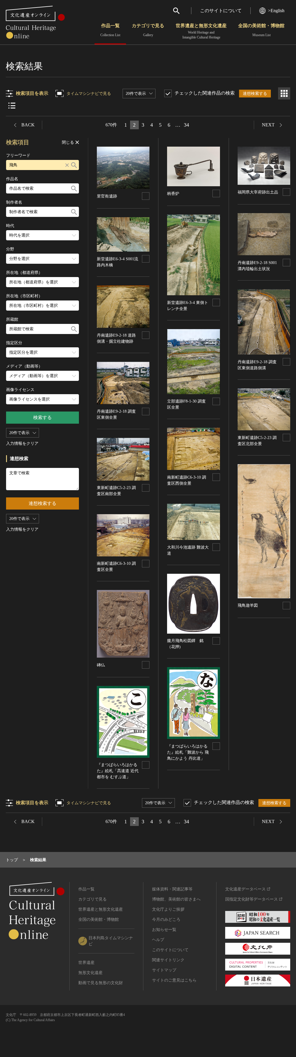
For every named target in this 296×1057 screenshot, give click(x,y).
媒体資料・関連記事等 (172, 889)
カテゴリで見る (148, 30)
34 (186, 125)
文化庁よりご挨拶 (168, 909)
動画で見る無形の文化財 (100, 983)
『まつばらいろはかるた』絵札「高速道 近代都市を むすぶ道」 (117, 771)
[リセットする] (67, 165)
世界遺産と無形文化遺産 (201, 31)
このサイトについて (221, 10)
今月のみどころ (166, 919)
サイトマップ (164, 970)
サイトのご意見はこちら (174, 980)
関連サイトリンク (168, 960)
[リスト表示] (12, 105)
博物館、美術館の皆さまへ (176, 899)
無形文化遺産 (90, 973)
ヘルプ (158, 940)
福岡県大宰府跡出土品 (258, 192)
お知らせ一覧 (164, 929)
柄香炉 (173, 193)
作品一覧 (110, 30)
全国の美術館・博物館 (261, 30)
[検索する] (74, 165)
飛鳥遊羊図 (248, 605)
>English (276, 10)
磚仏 (101, 665)
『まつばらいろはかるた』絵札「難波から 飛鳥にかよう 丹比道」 (188, 752)
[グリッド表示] (284, 93)
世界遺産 (86, 962)
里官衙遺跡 (107, 196)
